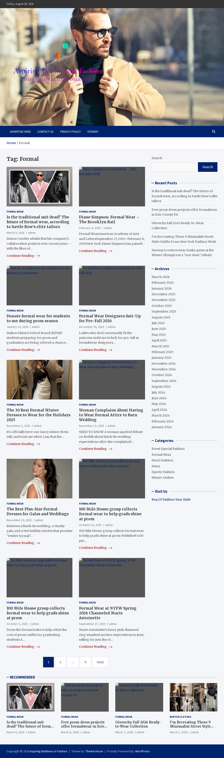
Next (100, 662)
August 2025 (161, 317)
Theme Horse (94, 751)
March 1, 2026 (178, 732)
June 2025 (159, 329)
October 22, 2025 (90, 525)
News (156, 466)
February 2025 (162, 352)
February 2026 (163, 283)
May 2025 (159, 335)
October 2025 (162, 306)
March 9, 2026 (15, 233)
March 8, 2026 (70, 732)
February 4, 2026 (90, 228)
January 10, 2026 (17, 327)
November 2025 (164, 300)
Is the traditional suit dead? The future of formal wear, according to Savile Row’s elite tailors (38, 222)
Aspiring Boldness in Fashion (48, 751)
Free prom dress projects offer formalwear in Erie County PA (83, 726)
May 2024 (159, 404)
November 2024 (164, 369)
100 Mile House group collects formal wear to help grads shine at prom (110, 514)
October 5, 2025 (17, 624)
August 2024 (161, 387)
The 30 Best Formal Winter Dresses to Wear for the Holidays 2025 (38, 415)
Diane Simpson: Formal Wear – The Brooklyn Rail (109, 219)
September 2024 (164, 381)
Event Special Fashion (168, 449)
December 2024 (164, 364)
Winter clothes (163, 478)
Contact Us (45, 132)
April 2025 (159, 340)
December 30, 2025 (91, 327)
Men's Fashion (162, 460)
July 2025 (158, 323)
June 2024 (159, 398)
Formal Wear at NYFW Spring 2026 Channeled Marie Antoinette (107, 613)
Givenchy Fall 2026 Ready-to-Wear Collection (138, 724)
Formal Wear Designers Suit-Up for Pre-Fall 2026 (110, 318)
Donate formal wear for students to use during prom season (38, 318)
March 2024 (161, 415)
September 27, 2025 (92, 624)
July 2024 (158, 392)
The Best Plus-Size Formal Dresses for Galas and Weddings (38, 511)
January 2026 (162, 288)
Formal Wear (15, 211)
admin (32, 233)
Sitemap (92, 132)
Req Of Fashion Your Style (171, 499)
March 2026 (161, 277)
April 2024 (159, 410)
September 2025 (164, 311)
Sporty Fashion (163, 472)
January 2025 (162, 358)
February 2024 (163, 421)
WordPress (142, 751)
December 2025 (163, 294)
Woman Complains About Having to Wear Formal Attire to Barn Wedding (111, 415)
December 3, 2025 (18, 426)
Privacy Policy (70, 132)
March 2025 (161, 346)
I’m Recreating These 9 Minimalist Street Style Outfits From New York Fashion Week (190, 728)
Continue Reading (21, 256)
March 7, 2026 (124, 732)
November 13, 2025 (91, 426)
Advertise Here (20, 132)
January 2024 (162, 427)
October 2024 (162, 375)
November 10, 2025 (19, 520)
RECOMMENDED (22, 677)
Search (157, 158)
